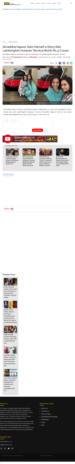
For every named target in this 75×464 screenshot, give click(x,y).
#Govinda (12, 9)
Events (43, 3)
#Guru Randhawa (47, 9)
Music (59, 3)
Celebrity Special (13, 42)
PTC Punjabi (49, 455)
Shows (32, 3)
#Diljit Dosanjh (21, 9)
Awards (38, 3)
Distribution (45, 419)
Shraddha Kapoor (8, 174)
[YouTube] (8, 448)
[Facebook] (1, 448)
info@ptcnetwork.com (6, 444)
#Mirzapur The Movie (33, 9)
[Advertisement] (37, 25)
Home (4, 42)
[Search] (71, 3)
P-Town (49, 3)
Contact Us (45, 411)
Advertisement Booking (49, 417)
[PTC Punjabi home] (12, 3)
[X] (5, 448)
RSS (42, 425)
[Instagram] (12, 448)
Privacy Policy (46, 414)
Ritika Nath (33, 57)
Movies (54, 3)
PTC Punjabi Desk (16, 57)
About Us (44, 408)
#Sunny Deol (57, 9)
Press (43, 422)
